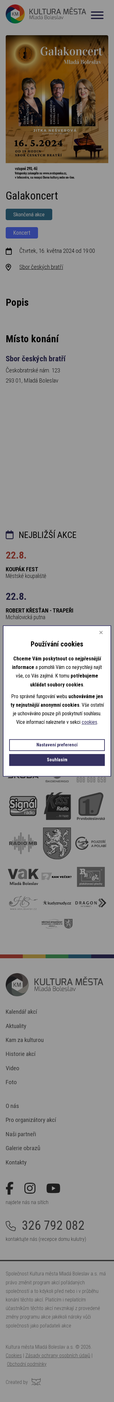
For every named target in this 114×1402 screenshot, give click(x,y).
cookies (89, 722)
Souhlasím (57, 760)
